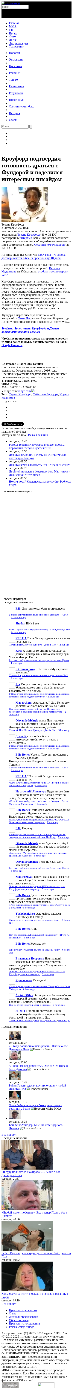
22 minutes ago (18, 617)
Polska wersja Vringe (21, 1326)
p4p (11, 29)
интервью (25, 238)
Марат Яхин (24, 702)
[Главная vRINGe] (10, 3)
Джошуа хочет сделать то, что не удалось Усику (39, 464)
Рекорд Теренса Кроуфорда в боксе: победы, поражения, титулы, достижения (37, 446)
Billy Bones (23, 754)
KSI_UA (21, 638)
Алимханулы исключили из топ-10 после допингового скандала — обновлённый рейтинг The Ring (37, 836)
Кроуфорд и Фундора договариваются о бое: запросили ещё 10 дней (33, 256)
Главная (14, 23)
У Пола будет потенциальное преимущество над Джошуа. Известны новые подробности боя (39, 695)
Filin (18, 608)
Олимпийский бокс (21, 106)
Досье (12, 39)
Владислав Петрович (30, 958)
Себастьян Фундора (45, 394)
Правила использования (24, 1323)
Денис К (21, 736)
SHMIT (20, 1010)
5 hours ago (52, 822)
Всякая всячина (38, 435)
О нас (12, 1313)
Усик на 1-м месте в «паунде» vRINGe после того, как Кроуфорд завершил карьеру (37, 888)
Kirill (19, 650)
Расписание (16, 86)
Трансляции (16, 46)
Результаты (16, 93)
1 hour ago (63, 644)
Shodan (20, 623)
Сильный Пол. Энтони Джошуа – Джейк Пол (33, 644)
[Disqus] (36, 542)
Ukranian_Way (25, 669)
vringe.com (24, 391)
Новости (14, 52)
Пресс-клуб (16, 99)
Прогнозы (15, 66)
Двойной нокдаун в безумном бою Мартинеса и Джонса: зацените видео (39, 473)
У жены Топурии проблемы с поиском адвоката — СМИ (38, 614)
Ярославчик (24, 980)
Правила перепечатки (23, 1310)
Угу (18, 684)
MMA (12, 26)
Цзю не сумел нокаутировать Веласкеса (30, 1005)
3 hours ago (64, 730)
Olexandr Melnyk (27, 720)
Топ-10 (13, 79)
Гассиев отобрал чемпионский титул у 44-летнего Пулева (39, 660)
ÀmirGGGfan (24, 995)
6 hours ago (30, 937)
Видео (13, 33)
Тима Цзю (24, 318)
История (14, 113)
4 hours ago (41, 785)
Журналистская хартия (23, 1316)
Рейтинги (15, 72)
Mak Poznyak (24, 876)
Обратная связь (18, 1320)
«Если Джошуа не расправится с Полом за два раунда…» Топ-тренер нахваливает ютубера (39, 821)
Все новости (9, 1134)
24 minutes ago (18, 632)
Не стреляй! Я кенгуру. (31, 791)
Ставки (13, 119)
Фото (12, 36)
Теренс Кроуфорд (28, 234)
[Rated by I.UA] (46, 1387)
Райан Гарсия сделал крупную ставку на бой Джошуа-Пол (39, 629)
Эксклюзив (16, 59)
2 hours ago (17, 678)
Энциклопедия (18, 43)
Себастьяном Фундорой (49, 244)
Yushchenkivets (25, 913)
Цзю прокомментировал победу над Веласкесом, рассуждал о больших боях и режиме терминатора (36, 710)
